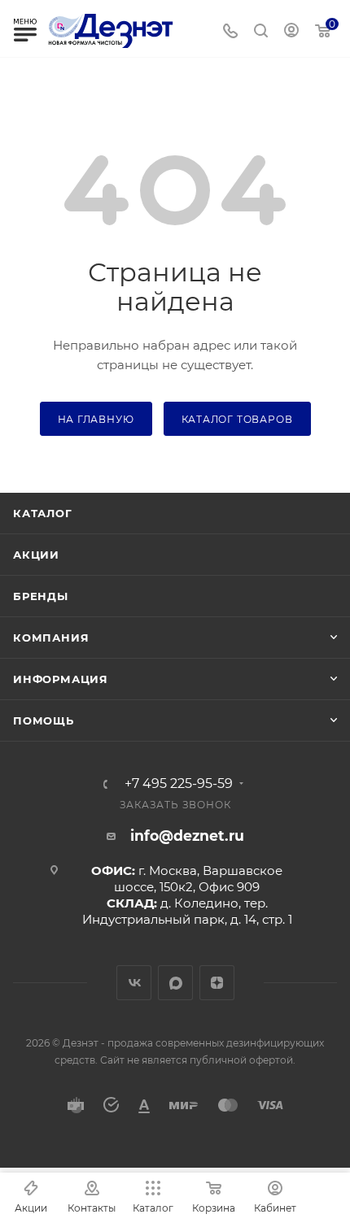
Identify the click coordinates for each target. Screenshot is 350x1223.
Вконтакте (133, 982)
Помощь (43, 720)
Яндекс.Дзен (216, 982)
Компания (51, 637)
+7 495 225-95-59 (179, 783)
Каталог (42, 513)
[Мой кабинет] (291, 32)
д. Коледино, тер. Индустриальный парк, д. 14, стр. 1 (187, 911)
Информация (60, 678)
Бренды (40, 596)
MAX (175, 982)
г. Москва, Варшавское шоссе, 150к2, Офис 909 (198, 878)
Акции (36, 554)
